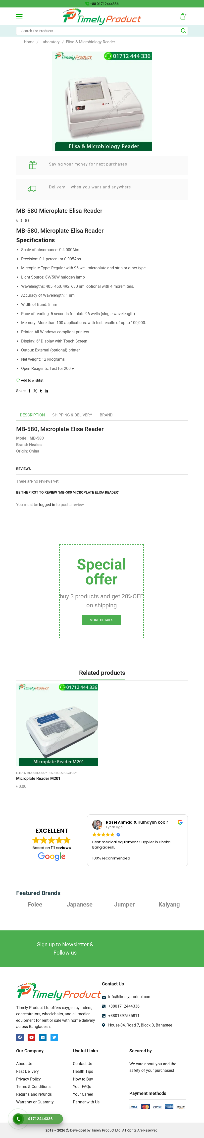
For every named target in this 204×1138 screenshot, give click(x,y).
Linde (169, 904)
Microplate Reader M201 (38, 778)
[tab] (32, 415)
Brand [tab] (106, 415)
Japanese (35, 904)
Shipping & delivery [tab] (72, 415)
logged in (47, 504)
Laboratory (50, 42)
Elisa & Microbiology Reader (90, 42)
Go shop (138, 4)
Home (29, 42)
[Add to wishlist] (52, 726)
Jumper (79, 904)
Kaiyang (124, 904)
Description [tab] (32, 415)
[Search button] (184, 31)
